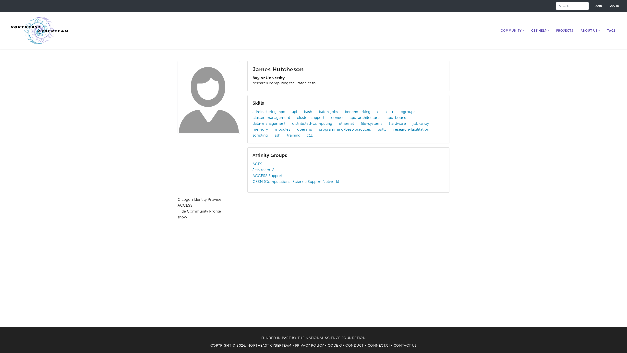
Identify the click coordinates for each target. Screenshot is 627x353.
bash (308, 111)
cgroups (408, 111)
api (294, 111)
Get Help (539, 30)
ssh (277, 135)
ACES (257, 164)
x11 (310, 135)
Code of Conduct (345, 345)
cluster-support (310, 117)
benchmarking (357, 111)
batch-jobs (328, 111)
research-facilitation (411, 129)
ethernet (346, 123)
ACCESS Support (267, 175)
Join (598, 5)
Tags (611, 30)
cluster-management (271, 117)
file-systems (371, 123)
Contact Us (405, 345)
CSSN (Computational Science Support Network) (296, 181)
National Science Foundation (336, 338)
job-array (421, 123)
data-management (269, 123)
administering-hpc (269, 111)
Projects (564, 30)
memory (260, 129)
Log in (614, 5)
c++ (390, 111)
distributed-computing (312, 123)
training (293, 135)
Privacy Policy (309, 345)
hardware (397, 123)
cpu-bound (396, 117)
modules (282, 129)
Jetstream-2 (263, 169)
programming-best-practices (345, 129)
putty (382, 129)
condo (337, 117)
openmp (304, 129)
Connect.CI (379, 345)
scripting (260, 135)
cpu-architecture (365, 117)
